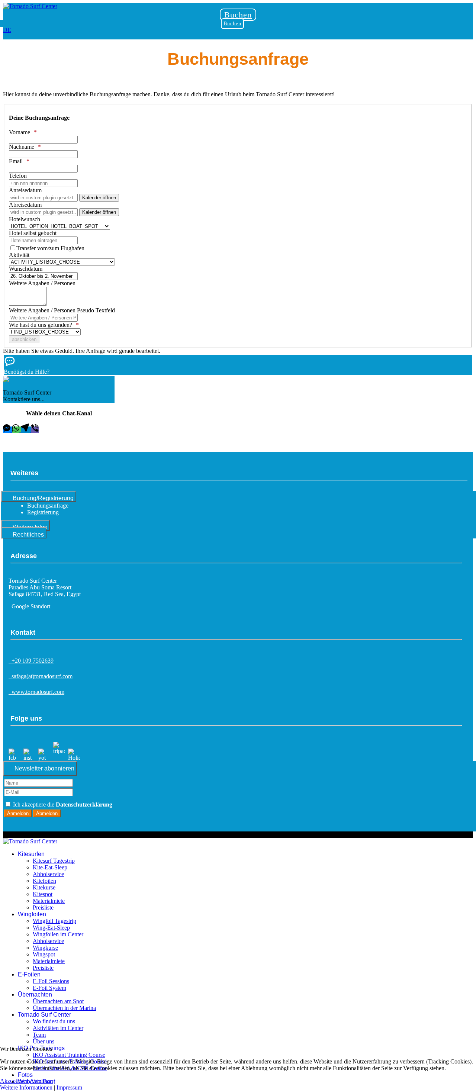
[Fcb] (14, 757)
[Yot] (44, 757)
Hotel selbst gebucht (33, 233)
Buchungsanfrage (47, 505)
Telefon (18, 176)
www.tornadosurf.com (36, 692)
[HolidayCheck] (74, 757)
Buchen (238, 14)
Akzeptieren (14, 1081)
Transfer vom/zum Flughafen (50, 248)
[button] (238, 365)
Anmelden (18, 813)
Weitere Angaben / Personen (42, 283)
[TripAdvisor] (59, 757)
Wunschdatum (25, 268)
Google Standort (29, 606)
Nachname (21, 147)
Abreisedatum (25, 205)
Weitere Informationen (26, 1087)
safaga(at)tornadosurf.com (41, 676)
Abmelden (47, 813)
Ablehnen (41, 1081)
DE (7, 30)
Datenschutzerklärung (84, 804)
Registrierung (43, 512)
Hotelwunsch (24, 219)
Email (16, 161)
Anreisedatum (25, 190)
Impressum (69, 1087)
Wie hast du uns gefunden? (40, 325)
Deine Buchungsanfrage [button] (39, 118)
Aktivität (19, 255)
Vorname (19, 132)
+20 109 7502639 (31, 660)
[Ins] (29, 757)
